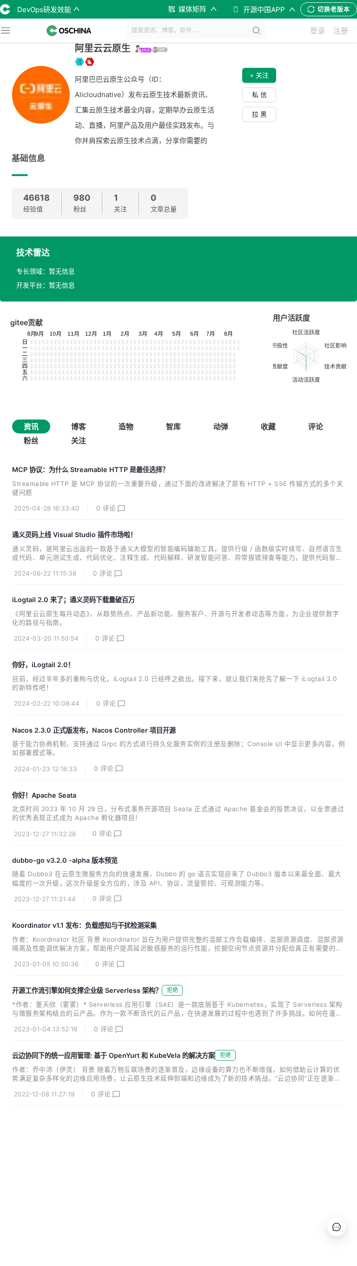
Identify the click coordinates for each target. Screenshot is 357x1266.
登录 (317, 30)
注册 (340, 30)
